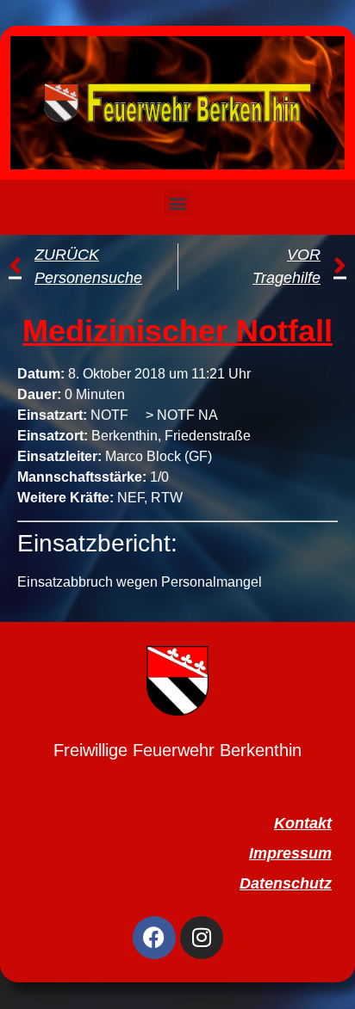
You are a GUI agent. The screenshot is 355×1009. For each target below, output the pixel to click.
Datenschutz (286, 883)
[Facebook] (154, 937)
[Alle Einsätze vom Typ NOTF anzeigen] (137, 415)
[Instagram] (201, 937)
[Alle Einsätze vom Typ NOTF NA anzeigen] (226, 415)
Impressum (290, 853)
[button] (178, 202)
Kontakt (303, 823)
